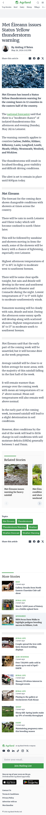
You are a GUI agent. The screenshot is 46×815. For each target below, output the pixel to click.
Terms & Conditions (10, 794)
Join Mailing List (23, 765)
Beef (15, 7)
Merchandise (7, 805)
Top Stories (6, 7)
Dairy (22, 7)
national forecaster (18, 114)
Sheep (29, 7)
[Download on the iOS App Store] (11, 782)
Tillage (37, 7)
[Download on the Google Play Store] (33, 782)
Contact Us (6, 790)
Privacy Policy (8, 798)
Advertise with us (9, 802)
